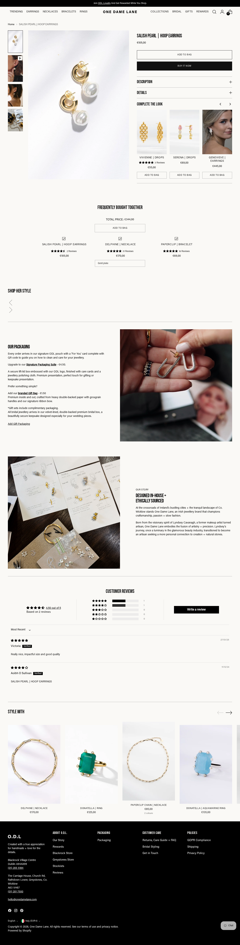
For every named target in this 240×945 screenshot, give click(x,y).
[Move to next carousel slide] (229, 712)
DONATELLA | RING (91, 808)
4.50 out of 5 (53, 608)
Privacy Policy (196, 853)
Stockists (58, 866)
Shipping (193, 847)
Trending (16, 12)
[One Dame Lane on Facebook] (10, 911)
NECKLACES (50, 12)
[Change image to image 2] (15, 68)
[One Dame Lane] (120, 12)
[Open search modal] (214, 12)
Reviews (58, 872)
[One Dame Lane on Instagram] (16, 911)
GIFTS (189, 12)
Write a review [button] (196, 609)
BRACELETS (69, 12)
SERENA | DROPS (184, 157)
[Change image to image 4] (15, 120)
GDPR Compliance (199, 840)
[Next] (230, 104)
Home (11, 24)
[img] (19, 640)
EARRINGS (32, 12)
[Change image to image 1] (15, 41)
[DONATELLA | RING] (91, 764)
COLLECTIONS (160, 12)
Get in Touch (150, 853)
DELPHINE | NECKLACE (34, 808)
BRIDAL (177, 12)
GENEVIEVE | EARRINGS (217, 159)
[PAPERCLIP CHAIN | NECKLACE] (148, 761)
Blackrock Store (63, 853)
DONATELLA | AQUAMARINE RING (206, 808)
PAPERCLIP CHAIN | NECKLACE (149, 805)
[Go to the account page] (222, 12)
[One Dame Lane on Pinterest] (22, 911)
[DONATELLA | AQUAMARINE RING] (206, 764)
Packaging (104, 840)
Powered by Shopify (19, 931)
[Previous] (221, 104)
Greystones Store (63, 860)
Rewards (202, 12)
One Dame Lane (39, 927)
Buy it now (184, 66)
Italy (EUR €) (32, 921)
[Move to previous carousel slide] (220, 713)
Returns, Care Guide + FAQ (159, 840)
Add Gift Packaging (19, 424)
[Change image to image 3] (15, 95)
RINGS (83, 12)
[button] (120, 303)
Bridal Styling (150, 847)
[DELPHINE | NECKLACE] (34, 764)
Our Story (58, 840)
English (11, 921)
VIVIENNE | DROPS (152, 157)
